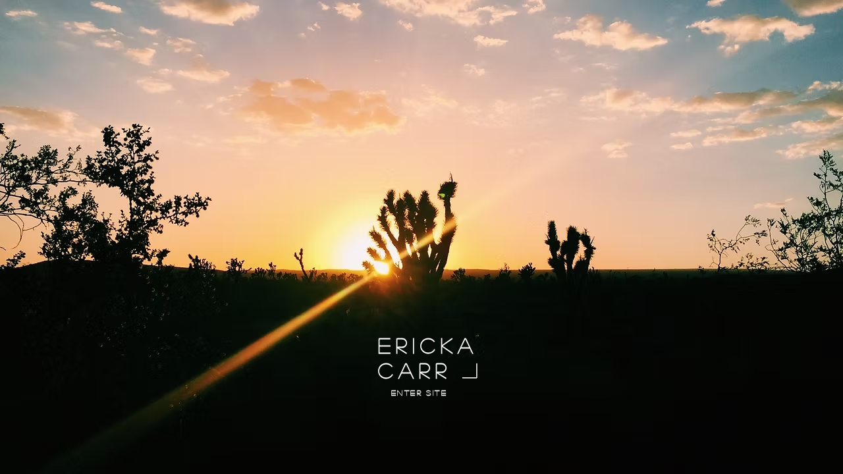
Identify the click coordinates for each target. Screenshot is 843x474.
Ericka (428, 345)
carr (415, 370)
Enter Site (419, 392)
